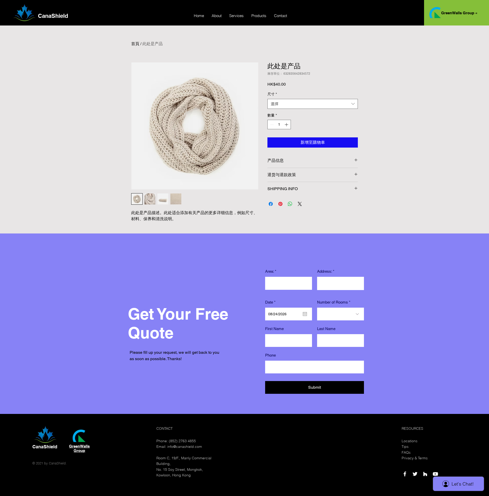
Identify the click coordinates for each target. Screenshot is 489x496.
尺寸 (272, 94)
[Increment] (287, 124)
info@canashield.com (184, 446)
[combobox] (312, 104)
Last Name (326, 329)
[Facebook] (405, 474)
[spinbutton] (279, 124)
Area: (269, 271)
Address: (324, 271)
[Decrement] (271, 124)
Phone (270, 355)
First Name (274, 329)
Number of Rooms (332, 302)
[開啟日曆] (305, 314)
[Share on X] (300, 204)
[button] (236, 15)
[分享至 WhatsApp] (290, 204)
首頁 (135, 43)
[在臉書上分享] (271, 204)
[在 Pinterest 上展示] (280, 204)
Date (271, 302)
